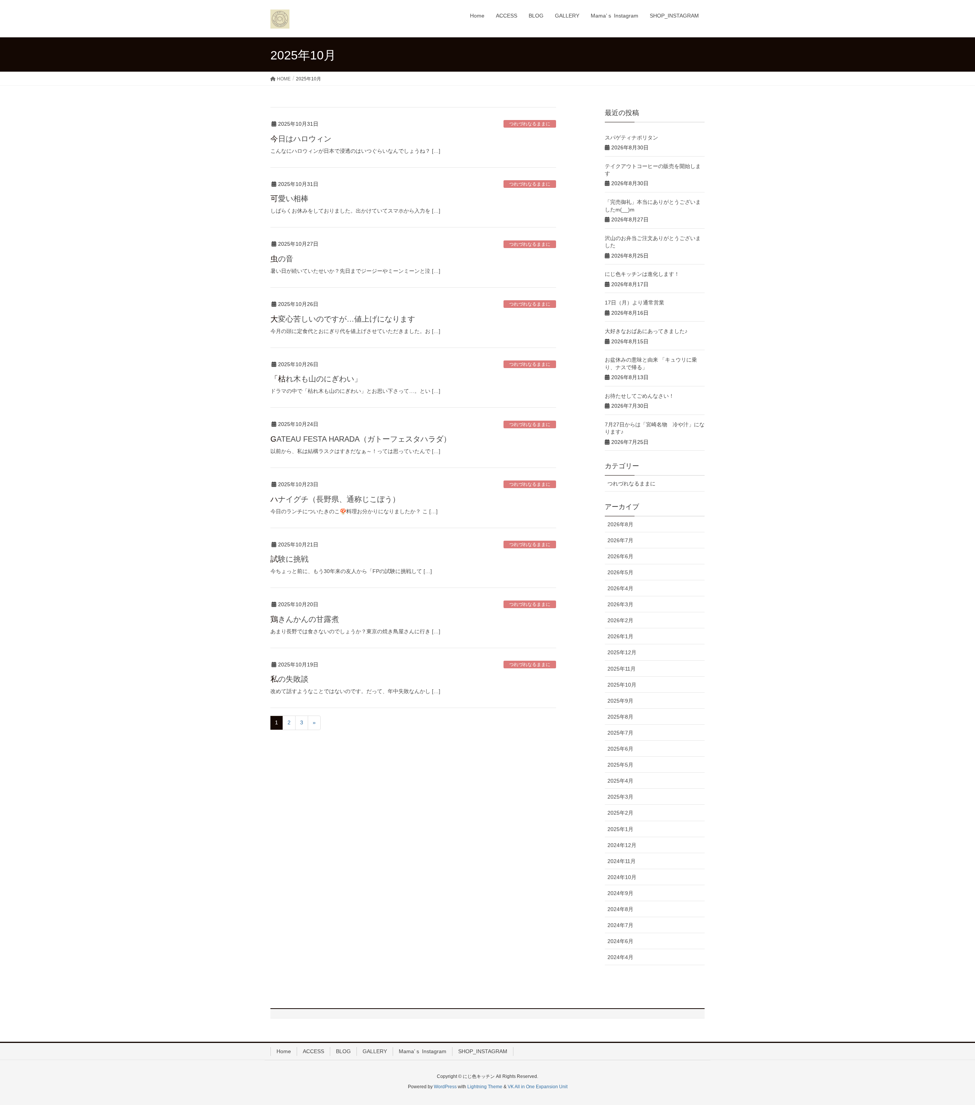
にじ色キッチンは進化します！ (642, 274)
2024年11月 (621, 861)
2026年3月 (620, 604)
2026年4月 (620, 588)
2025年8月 (620, 717)
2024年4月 (620, 957)
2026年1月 (620, 636)
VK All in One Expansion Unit (537, 1086)
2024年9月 (620, 893)
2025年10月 (621, 685)
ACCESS (313, 1051)
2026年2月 (620, 620)
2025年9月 (620, 701)
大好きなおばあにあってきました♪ (646, 331)
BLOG (343, 1051)
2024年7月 (620, 925)
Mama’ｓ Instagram (422, 1051)
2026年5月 (620, 572)
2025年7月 (620, 733)
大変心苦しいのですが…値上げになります (342, 319)
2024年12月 (621, 845)
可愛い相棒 (289, 198)
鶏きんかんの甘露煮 (304, 619)
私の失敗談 (289, 679)
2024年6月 (620, 941)
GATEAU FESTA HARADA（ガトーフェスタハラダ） (360, 439)
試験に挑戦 (289, 559)
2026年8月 (620, 524)
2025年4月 (620, 781)
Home (284, 1051)
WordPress (445, 1086)
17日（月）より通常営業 (634, 302)
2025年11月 (621, 669)
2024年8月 (620, 909)
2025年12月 (621, 652)
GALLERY (375, 1051)
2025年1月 (620, 829)
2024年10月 (621, 877)
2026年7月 (620, 540)
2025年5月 (620, 765)
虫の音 (281, 259)
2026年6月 (620, 556)
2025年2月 (620, 813)
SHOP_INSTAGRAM (482, 1051)
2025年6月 (620, 749)
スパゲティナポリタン (631, 138)
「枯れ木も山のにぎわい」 (316, 379)
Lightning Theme (484, 1086)
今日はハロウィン (300, 139)
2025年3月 (620, 797)
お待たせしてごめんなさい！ (639, 396)
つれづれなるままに (529, 124)
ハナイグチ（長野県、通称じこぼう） (335, 499)
